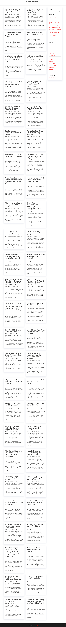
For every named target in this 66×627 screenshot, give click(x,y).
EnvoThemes (35, 625)
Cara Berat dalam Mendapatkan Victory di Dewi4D (13, 132)
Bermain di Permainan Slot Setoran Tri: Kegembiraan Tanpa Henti (13, 355)
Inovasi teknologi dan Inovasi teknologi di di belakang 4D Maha (34, 452)
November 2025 (52, 61)
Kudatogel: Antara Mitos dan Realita (35, 57)
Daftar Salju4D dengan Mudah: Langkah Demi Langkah (34, 428)
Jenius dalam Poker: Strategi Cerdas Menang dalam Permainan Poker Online (35, 550)
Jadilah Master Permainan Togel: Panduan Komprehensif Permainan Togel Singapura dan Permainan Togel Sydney (13, 306)
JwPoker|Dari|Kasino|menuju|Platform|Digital (35, 525)
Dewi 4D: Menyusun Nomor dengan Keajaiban (13, 232)
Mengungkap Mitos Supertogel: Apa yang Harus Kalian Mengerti (12, 256)
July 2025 (51, 69)
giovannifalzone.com (32, 1)
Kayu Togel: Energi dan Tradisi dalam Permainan (35, 33)
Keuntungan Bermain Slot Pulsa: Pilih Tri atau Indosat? (35, 381)
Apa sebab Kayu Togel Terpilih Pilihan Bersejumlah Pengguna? (13, 578)
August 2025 (51, 67)
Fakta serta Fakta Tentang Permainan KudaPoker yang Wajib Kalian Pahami (35, 601)
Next (28, 621)
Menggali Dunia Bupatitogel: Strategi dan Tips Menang (35, 477)
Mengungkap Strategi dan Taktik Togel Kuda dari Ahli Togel (13, 10)
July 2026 (51, 45)
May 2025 (51, 72)
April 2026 (51, 51)
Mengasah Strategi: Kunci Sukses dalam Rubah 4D (35, 404)
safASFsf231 (14, 14)
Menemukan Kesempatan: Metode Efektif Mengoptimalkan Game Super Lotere (13, 83)
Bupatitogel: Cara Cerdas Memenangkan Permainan (13, 155)
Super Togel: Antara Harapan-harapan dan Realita (34, 232)
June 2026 (51, 47)
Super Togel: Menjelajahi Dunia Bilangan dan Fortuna (13, 34)
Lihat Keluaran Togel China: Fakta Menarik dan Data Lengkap (36, 331)
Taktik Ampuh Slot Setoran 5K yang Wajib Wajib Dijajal (13, 204)
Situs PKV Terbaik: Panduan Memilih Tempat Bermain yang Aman (35, 281)
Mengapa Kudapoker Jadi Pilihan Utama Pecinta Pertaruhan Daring (35, 179)
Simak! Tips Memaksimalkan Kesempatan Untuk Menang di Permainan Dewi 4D (34, 206)
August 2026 (51, 43)
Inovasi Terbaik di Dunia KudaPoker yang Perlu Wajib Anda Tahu (35, 156)
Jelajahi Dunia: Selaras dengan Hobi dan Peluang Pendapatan (13, 381)
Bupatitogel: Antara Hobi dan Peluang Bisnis (13, 600)
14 (25, 621)
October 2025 (52, 63)
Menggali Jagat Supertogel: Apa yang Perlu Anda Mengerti (36, 256)
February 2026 (52, 55)
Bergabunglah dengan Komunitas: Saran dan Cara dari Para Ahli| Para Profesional (35, 355)
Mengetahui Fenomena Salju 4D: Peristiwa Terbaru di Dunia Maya (14, 502)
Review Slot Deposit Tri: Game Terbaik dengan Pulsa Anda (35, 132)
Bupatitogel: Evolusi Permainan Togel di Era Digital (34, 108)
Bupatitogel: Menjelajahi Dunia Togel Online (13, 331)
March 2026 (51, 53)
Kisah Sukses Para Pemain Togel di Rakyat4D (35, 304)
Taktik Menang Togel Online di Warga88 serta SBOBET (13, 477)
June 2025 (51, 71)
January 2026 (51, 57)
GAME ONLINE (52, 77)
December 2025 (52, 59)
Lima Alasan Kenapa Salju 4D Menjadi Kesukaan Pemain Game (35, 10)
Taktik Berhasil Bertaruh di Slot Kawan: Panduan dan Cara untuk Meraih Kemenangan (13, 453)
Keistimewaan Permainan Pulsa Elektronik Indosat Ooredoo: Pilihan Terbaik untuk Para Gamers (13, 281)
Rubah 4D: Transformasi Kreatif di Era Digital (35, 577)
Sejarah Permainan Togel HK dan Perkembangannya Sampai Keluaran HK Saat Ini (13, 180)
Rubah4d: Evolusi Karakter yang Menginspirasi (13, 404)
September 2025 (52, 65)
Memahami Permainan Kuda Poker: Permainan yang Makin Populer (12, 428)
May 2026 (51, 49)
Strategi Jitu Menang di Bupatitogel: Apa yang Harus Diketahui (12, 108)
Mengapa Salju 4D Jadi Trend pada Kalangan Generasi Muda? (34, 82)
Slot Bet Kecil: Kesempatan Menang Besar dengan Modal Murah (35, 502)
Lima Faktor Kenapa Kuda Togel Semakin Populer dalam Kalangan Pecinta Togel (13, 58)
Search (50, 9)
